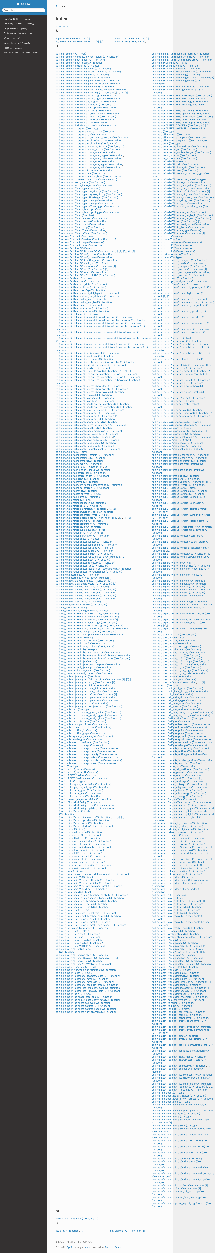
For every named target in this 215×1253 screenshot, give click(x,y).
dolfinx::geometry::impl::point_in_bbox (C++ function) (85, 646)
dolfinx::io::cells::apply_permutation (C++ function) (83, 784)
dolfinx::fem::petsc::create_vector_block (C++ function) (86, 595)
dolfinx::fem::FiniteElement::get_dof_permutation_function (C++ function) (96, 374)
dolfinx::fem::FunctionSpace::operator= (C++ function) (85, 562)
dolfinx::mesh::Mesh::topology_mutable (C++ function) (181, 964)
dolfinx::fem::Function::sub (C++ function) (78, 527)
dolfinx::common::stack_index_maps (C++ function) (84, 185)
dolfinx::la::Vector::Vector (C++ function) (174, 682)
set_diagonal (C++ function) (125, 1231)
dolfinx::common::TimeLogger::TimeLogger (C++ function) (87, 197)
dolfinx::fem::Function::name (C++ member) (79, 521)
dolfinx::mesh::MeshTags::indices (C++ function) (178, 979)
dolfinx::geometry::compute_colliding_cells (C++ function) (87, 616)
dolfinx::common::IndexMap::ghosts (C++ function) (83, 77)
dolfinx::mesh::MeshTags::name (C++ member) (176, 985)
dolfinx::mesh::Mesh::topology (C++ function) (176, 961)
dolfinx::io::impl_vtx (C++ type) (72, 910)
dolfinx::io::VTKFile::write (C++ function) (78, 943)
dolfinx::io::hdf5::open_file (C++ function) (78, 859)
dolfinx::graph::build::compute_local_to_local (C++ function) (88, 718)
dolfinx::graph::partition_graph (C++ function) (80, 733)
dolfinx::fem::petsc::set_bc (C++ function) (78, 601)
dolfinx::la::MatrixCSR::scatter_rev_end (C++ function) (181, 218)
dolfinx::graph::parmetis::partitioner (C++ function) (83, 727)
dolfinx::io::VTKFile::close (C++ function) (78, 934)
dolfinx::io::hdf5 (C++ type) (70, 829)
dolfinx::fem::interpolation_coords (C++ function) (82, 577)
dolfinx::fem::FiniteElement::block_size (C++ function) (85, 356)
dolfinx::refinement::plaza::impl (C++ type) (174, 1125)
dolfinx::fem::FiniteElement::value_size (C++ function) (85, 446)
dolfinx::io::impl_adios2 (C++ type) (74, 877)
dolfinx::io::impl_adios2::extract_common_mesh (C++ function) (90, 886)
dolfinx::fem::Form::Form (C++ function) (77, 467)
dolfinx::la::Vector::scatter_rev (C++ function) (176, 667)
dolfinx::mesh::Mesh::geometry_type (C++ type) (177, 949)
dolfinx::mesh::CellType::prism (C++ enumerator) (178, 733)
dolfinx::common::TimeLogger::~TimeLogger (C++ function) (87, 206)
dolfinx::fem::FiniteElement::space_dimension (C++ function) (89, 431)
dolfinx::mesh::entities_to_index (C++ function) (177, 826)
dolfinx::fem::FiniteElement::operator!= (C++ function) (85, 413)
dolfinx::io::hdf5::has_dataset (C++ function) (80, 850)
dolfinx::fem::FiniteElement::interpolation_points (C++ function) (90, 392)
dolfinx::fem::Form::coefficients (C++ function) (81, 458)
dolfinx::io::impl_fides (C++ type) (73, 892)
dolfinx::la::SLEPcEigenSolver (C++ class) (174, 488)
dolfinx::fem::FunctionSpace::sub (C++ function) (82, 565)
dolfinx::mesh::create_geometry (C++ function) (177, 772)
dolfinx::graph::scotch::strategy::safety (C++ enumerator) (87, 757)
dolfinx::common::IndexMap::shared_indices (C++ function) (88, 113)
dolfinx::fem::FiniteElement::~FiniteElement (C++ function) (88, 449)
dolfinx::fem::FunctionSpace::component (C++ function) (86, 545)
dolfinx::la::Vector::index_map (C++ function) (176, 649)
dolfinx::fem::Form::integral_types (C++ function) (82, 476)
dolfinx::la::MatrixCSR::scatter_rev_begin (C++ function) (182, 215)
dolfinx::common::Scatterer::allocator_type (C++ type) (85, 131)
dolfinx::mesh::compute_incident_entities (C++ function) (182, 760)
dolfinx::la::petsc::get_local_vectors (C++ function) (179, 281)
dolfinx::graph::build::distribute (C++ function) (81, 721)
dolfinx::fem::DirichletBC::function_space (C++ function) (86, 260)
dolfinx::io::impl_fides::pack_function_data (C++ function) (87, 901)
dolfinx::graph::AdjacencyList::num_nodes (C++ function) (87, 691)
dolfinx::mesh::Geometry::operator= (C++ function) (179, 859)
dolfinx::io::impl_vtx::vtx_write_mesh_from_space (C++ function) (91, 925)
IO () (12, 38)
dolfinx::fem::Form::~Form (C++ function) (78, 497)
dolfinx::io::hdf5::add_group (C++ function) (79, 832)
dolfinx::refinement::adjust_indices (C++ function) (179, 1095)
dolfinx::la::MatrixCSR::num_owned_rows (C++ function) (183, 197)
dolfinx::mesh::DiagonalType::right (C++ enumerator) (180, 811)
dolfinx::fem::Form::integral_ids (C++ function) (81, 473)
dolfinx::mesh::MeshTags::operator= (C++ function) (179, 988)
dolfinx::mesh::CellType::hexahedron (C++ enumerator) (181, 724)
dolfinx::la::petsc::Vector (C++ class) (171, 440)
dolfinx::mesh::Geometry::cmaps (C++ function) (178, 838)
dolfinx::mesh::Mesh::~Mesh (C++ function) (175, 967)
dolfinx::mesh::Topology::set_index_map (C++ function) (181, 1083)
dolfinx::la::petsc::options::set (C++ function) (176, 434)
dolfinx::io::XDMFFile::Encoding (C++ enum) (176, 74)
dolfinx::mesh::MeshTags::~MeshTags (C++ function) (180, 997)
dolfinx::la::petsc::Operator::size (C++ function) (177, 422)
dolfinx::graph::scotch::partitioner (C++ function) (82, 742)
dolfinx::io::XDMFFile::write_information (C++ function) (182, 116)
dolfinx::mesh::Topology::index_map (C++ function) (179, 1057)
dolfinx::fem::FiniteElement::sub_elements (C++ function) (87, 434)
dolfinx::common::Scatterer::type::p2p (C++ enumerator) (86, 179)
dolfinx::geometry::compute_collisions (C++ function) (85, 619)
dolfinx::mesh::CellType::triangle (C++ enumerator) (179, 745)
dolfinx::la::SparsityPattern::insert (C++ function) (178, 592)
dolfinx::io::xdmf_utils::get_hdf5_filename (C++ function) (86, 1012)
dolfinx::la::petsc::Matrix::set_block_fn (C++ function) (181, 380)
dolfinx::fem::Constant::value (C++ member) (79, 245)
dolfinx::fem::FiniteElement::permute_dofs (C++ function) (87, 422)
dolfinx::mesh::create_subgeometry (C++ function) (179, 787)
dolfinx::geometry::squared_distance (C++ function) (84, 673)
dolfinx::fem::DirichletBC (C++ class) (75, 248)
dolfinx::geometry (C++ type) (71, 607)
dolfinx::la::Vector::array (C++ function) (173, 640)
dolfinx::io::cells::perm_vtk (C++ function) (78, 793)
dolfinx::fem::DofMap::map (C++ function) (79, 305)
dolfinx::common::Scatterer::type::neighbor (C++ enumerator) (89, 176)
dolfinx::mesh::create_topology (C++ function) (177, 796)
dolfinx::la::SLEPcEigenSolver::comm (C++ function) (180, 491)
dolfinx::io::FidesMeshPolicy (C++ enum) (78, 802)
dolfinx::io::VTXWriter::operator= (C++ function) (82, 955)
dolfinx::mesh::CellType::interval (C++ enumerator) (179, 727)
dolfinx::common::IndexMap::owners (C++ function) (84, 110)
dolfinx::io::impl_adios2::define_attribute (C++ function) (86, 880)
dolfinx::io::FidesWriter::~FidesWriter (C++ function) (84, 826)
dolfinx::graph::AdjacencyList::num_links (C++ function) (86, 688)
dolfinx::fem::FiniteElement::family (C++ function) (83, 368)
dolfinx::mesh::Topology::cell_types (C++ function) (179, 1012)
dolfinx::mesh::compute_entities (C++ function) (177, 751)
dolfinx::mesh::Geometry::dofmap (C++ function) (178, 844)
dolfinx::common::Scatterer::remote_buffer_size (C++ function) (90, 146)
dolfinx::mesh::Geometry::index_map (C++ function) (180, 850)
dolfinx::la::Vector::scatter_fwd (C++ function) (177, 658)
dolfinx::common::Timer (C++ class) (75, 215)
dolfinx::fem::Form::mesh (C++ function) (77, 482)
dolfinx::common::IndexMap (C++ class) (77, 65)
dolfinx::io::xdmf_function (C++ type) (76, 967)
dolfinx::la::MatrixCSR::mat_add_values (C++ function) (181, 185)
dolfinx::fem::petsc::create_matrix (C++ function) (82, 586)
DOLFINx (24, 4)
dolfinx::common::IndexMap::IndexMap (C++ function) (85, 92)
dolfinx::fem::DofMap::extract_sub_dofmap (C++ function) (87, 296)
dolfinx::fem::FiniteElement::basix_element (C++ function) (87, 353)
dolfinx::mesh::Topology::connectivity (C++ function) (180, 1018)
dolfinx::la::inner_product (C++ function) (174, 155)
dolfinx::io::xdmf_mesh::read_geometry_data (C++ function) (88, 988)
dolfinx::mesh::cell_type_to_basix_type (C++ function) (181, 715)
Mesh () (14, 48)
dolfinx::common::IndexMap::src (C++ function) (81, 122)
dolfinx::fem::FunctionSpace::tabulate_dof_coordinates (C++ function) (94, 568)
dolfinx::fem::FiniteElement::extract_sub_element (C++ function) (91, 365)
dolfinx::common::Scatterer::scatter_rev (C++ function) (85, 161)
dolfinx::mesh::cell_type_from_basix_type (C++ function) (182, 712)
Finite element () (18, 33)
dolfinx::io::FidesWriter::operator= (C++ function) (82, 820)
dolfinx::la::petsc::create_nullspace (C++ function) (179, 266)
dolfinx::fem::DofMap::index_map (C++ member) (82, 299)
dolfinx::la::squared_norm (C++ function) (174, 634)
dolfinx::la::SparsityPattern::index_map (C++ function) (181, 589)
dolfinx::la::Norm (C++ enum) (167, 236)
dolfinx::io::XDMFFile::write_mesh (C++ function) (179, 119)
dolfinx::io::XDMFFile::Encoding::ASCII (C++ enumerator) (183, 77)
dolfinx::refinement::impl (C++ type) (171, 1101)
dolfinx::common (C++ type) (71, 53)
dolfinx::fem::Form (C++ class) (72, 452)
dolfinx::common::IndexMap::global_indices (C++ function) (87, 80)
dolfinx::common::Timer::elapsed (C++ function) (82, 218)
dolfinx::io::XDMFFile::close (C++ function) (175, 65)
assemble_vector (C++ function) (127, 41)
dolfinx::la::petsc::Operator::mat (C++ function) (177, 410)
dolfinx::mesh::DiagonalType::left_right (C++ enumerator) (183, 808)
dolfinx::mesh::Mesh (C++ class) (169, 940)
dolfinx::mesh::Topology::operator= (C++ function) (179, 1066)
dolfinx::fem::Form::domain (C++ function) (79, 464)
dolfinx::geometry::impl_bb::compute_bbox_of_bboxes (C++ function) (93, 655)
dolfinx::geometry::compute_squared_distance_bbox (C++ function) (92, 628)
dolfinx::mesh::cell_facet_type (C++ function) (176, 703)
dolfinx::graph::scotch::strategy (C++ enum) (79, 745)
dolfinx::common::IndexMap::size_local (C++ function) (85, 119)
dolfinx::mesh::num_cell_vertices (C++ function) (178, 1000)
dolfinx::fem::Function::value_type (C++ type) (80, 530)
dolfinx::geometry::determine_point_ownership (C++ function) (89, 634)
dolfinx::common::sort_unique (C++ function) (80, 182)
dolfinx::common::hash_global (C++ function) (80, 59)
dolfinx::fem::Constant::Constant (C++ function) (82, 239)
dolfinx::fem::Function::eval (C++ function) (79, 506)
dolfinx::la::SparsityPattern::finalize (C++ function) (179, 583)
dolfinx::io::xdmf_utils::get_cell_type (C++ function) (83, 1003)
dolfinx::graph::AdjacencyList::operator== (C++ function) (87, 700)
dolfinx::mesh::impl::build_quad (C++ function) (177, 907)
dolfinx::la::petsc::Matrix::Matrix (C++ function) (178, 365)
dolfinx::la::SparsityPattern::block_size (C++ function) (181, 565)
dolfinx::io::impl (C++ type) (70, 871)
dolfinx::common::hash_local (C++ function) (79, 62)
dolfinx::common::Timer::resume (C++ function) (81, 221)
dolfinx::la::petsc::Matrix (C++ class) (171, 338)
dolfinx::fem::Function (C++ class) (74, 500)
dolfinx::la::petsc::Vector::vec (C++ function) (176, 479)
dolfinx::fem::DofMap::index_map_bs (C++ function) (84, 302)
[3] (101, 41)
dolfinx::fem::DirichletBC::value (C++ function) (81, 272)
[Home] (56, 6)
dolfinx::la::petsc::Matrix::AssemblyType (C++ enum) (180, 344)
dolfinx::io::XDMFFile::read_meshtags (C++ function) (180, 101)
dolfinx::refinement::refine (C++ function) (174, 1188)
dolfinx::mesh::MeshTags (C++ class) (171, 970)
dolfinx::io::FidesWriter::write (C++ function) (80, 823)
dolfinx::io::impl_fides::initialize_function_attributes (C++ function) (92, 895)
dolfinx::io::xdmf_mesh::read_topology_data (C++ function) (88, 991)
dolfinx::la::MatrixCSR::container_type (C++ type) (179, 179)
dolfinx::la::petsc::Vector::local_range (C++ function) (180, 455)
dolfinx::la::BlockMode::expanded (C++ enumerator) (180, 140)
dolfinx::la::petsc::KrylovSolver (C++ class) (175, 284)
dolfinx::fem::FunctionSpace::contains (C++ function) (84, 548)
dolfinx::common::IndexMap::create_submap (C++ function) (88, 71)
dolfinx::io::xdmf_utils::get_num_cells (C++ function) (180, 56)
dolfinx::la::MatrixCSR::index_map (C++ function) (178, 182)
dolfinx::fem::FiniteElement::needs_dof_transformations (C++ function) (94, 407)
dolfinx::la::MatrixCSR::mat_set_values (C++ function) (181, 188)
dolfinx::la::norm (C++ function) (169, 239)
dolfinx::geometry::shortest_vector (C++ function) (83, 670)
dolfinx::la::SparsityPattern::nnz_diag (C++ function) (180, 601)
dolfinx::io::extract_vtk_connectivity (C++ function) (83, 799)
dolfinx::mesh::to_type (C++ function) (172, 1006)
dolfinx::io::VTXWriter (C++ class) (74, 949)
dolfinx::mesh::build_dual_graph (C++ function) (177, 688)
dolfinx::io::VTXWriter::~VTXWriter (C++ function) (83, 964)
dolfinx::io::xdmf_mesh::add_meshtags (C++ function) (85, 982)
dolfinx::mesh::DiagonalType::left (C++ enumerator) (179, 805)
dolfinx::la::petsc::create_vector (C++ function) (177, 269)
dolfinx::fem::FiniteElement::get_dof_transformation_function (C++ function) (98, 377)
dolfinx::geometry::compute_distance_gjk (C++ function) (86, 622)
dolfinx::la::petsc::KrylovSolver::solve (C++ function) (180, 329)
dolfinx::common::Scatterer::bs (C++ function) (81, 134)
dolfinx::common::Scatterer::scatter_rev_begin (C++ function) (89, 164)
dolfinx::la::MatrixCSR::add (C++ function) (175, 164)
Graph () (15, 28)
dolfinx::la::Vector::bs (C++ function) (171, 643)
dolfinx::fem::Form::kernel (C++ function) (78, 479)
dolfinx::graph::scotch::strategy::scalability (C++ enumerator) (89, 760)
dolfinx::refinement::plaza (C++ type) (171, 1116)
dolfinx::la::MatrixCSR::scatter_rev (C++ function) (179, 212)
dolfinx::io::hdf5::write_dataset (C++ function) (81, 868)
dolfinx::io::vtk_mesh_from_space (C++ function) (82, 928)
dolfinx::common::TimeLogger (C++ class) (78, 188)
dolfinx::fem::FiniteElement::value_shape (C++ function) (86, 443)
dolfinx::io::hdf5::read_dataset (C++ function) (80, 862)
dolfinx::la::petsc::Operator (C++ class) (173, 401)
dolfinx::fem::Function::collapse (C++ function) (81, 503)
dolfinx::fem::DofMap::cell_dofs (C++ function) (81, 284)
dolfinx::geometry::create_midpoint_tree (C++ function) (86, 631)
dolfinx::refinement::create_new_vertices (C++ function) (182, 1098)
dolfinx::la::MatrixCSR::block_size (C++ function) (178, 167)
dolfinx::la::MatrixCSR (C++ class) (170, 161)
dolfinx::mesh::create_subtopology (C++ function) (179, 793)
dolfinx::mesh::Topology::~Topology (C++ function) (179, 1089)
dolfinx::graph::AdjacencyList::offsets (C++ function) (84, 694)
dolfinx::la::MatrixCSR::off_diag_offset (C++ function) (181, 200)
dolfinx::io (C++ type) (67, 766)
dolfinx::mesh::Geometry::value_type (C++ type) (178, 862)
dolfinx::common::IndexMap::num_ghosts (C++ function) (86, 101)
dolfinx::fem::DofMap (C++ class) (74, 278)
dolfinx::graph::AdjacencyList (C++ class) (78, 676)
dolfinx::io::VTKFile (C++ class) (72, 931)
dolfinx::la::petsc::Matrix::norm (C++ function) (177, 368)
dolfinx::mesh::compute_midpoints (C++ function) (179, 763)
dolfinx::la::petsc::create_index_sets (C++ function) (179, 260)
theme (86, 1247)
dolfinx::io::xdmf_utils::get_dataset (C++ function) (83, 1006)
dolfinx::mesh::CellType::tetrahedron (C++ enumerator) (182, 742)
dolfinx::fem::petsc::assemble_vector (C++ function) (84, 583)
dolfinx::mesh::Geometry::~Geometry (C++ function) (180, 868)
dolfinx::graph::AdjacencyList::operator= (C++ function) (86, 697)
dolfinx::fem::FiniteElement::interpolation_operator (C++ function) (92, 389)
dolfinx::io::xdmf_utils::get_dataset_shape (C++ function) (86, 1009)
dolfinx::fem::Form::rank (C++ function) (77, 491)
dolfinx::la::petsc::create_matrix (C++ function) (177, 263)
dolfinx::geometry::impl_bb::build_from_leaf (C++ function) (88, 652)
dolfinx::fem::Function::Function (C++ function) (81, 509)
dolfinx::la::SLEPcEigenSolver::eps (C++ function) (178, 494)
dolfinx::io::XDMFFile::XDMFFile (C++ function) (178, 125)
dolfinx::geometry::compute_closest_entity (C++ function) (87, 613)
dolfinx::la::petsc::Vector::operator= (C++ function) (179, 461)
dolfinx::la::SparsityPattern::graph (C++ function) (178, 586)
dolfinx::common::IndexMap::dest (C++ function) (82, 74)
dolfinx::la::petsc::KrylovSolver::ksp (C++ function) (179, 299)
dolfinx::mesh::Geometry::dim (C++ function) (176, 841)
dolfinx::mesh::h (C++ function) (169, 895)
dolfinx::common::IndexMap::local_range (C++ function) (86, 95)
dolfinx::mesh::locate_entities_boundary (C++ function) (182, 937)
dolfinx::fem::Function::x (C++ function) (77, 533)
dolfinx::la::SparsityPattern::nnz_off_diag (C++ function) (182, 604)
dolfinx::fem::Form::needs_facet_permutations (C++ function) (89, 485)
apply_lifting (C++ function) (70, 38)
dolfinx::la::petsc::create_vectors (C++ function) (178, 275)
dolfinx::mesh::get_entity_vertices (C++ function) (178, 871)
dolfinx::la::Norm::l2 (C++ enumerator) (172, 248)
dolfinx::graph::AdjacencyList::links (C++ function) (83, 685)
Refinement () (21, 53)
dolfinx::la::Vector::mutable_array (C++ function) (178, 652)
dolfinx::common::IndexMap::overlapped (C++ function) (86, 107)
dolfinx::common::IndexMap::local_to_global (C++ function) (88, 98)
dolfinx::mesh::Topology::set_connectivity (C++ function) (182, 1075)
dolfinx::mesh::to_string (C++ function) (173, 1003)
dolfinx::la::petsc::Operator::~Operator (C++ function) (181, 425)
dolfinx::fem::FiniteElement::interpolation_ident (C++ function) (90, 386)
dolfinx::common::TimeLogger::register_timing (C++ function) (89, 194)
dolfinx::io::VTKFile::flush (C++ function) (78, 937)
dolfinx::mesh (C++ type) (165, 685)
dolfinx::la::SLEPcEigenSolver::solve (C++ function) (179, 554)
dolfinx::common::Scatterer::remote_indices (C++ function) (88, 149)
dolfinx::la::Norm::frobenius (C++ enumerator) (177, 242)
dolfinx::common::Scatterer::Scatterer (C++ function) (84, 170)
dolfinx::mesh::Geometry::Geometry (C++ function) (179, 847)
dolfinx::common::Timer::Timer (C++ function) (80, 230)
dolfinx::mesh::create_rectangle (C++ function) (177, 784)
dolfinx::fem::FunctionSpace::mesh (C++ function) (83, 559)
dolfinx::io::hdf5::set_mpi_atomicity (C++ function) (83, 865)
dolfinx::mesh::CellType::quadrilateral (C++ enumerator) (182, 739)
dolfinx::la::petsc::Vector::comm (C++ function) (177, 443)
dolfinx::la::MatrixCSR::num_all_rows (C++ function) (180, 194)
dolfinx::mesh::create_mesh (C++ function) (175, 778)
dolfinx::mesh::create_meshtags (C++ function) (177, 781)
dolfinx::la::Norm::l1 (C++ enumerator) (172, 245)
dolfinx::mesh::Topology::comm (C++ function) (177, 1015)
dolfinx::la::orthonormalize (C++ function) (174, 254)
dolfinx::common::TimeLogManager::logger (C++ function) (87, 212)
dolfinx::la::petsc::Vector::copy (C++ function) (176, 446)
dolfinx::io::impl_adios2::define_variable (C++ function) (85, 883)
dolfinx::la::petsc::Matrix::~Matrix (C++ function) (178, 398)
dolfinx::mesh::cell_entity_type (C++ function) (176, 700)
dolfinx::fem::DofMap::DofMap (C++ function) (81, 290)
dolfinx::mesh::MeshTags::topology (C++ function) (179, 991)
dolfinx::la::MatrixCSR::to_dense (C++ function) (178, 227)
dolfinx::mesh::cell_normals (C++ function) (175, 706)
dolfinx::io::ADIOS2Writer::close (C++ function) (82, 778)
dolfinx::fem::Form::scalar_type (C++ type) (78, 494)
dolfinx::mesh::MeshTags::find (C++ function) (176, 976)
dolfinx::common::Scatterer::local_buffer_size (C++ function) (88, 140)
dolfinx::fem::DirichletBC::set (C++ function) (80, 269)
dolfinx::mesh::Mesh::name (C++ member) (174, 955)
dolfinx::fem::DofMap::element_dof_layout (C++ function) (87, 293)
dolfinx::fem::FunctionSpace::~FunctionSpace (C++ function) (89, 571)
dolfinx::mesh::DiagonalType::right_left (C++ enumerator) (183, 814)
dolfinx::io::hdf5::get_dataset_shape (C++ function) (83, 841)
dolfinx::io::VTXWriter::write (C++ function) (79, 961)
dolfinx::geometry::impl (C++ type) (74, 637)
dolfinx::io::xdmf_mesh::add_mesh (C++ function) (82, 979)
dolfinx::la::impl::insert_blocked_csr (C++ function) (179, 146)
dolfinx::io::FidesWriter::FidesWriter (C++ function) (83, 817)
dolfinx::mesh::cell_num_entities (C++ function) (177, 709)
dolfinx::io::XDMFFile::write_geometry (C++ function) (181, 113)
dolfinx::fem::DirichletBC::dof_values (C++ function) (84, 257)
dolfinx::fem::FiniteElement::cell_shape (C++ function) (85, 359)
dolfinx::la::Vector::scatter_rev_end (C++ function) (179, 673)
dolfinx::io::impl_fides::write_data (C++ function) (82, 904)
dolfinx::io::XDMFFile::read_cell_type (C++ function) (180, 86)
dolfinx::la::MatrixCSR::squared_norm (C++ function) (180, 224)
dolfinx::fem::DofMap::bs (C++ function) (77, 281)
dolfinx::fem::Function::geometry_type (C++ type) (82, 515)
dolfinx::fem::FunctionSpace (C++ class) (77, 539)
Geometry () (19, 24)
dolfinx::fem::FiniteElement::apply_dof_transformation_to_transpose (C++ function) (101, 320)
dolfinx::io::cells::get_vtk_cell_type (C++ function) (82, 787)
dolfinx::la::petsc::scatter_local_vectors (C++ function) (181, 437)
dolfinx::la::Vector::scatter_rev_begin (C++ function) (180, 670)
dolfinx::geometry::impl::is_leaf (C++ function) (80, 643)
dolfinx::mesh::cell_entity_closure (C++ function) (178, 697)
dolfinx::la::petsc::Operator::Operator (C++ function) (180, 413)
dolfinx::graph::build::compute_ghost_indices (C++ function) (88, 712)
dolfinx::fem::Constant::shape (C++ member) (80, 242)
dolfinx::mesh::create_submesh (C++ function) (177, 790)
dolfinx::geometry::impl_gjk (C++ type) (76, 661)
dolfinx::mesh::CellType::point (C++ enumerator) (178, 730)
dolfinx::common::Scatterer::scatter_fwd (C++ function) (86, 152)
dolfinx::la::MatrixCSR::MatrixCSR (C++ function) (179, 191)
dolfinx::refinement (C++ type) (168, 1092)
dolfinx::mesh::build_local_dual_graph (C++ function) (180, 691)
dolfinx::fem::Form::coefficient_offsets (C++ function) (85, 455)
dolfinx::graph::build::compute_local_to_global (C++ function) (89, 715)
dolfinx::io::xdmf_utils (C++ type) (73, 994)
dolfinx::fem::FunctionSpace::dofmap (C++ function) (84, 551)
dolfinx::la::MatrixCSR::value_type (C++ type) (176, 230)
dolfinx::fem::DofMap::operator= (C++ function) (82, 308)
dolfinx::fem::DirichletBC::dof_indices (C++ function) (84, 254)
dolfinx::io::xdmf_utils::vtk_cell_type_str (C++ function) (182, 59)
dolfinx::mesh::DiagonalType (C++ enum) (174, 799)
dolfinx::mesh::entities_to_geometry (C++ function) (179, 823)
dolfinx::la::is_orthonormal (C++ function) (174, 158)
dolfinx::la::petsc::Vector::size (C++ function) (176, 476)
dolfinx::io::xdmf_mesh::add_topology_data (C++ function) (87, 985)
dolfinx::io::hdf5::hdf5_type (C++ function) (79, 853)
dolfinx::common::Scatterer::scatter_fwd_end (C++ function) (88, 158)
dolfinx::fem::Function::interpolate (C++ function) (83, 518)
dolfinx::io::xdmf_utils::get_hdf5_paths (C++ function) (181, 53)
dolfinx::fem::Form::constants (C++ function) (80, 461)
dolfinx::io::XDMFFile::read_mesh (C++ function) (178, 98)
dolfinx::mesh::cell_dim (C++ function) (172, 694)
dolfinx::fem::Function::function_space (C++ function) (85, 512)
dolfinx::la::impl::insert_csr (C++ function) (174, 149)
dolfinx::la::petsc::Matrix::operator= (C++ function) (179, 371)
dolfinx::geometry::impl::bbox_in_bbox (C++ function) (85, 640)
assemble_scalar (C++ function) (127, 38)
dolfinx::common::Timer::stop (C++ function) (80, 227)
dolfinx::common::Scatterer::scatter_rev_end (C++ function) (88, 167)
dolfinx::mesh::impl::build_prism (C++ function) (177, 904)
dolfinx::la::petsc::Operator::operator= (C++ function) (181, 416)
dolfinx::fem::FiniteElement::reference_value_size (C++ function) (91, 425)
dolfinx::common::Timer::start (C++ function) (80, 224)
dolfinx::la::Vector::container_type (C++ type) (176, 646)
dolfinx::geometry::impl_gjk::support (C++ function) (83, 667)
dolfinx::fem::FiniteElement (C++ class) (77, 314)
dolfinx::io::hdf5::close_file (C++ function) (78, 835)
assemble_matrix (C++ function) (73, 41)
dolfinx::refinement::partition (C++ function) (176, 1113)
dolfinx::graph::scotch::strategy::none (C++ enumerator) (86, 751)
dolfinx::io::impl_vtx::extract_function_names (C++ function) (88, 916)
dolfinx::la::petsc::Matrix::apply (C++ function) (177, 341)
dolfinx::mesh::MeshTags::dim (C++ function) (176, 973)
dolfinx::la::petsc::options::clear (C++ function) (177, 431)
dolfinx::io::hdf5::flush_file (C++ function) (78, 838)
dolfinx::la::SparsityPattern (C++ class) (172, 562)
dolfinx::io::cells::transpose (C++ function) (78, 796)
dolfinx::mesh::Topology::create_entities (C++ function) (181, 1027)
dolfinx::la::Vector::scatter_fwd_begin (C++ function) (180, 661)
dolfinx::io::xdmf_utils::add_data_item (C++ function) (84, 997)
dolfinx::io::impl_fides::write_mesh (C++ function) (82, 907)
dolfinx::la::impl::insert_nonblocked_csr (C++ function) (181, 152)
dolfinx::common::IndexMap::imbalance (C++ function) (85, 86)
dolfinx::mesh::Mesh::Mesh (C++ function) (175, 952)
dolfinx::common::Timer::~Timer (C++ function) (81, 233)
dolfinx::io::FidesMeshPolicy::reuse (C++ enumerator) (85, 805)
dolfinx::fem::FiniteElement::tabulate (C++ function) (84, 437)
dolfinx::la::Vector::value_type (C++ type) (174, 679)
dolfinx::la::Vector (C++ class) (168, 637)
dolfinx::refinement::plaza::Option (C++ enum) (177, 1158)
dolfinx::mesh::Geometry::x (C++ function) (175, 865)
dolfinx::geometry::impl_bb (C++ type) (76, 649)
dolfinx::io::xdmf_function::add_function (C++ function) (86, 970)
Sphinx (70, 1247)
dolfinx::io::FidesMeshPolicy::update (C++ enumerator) (85, 808)
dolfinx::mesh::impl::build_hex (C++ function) (176, 901)
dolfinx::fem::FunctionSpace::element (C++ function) (84, 554)
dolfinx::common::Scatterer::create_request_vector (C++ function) (92, 137)
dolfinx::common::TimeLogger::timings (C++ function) (84, 203)
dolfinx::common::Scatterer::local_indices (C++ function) (86, 143)
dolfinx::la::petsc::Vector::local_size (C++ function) (179, 458)
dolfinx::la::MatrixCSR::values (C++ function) (176, 233)
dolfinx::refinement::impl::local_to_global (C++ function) (182, 1110)
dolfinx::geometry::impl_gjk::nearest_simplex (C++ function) (88, 664)
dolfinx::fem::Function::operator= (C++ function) (82, 524)
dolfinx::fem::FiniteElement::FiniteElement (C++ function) (87, 371)
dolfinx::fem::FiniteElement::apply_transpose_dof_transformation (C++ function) (100, 344)
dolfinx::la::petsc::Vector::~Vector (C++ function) (178, 485)
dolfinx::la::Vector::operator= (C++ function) (176, 655)
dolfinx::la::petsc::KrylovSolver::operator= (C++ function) (183, 302)
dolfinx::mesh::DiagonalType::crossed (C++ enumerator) (182, 802)
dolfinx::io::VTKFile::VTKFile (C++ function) (79, 940)
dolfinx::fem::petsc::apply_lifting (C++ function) (81, 580)
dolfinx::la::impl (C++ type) (166, 143)
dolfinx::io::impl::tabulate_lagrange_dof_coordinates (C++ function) (92, 874)
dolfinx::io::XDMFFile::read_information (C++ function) (182, 95)
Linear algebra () (17, 43)
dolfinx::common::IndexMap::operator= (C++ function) (85, 104)
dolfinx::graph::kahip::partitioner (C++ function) (82, 724)
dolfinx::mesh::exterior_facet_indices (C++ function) (180, 829)
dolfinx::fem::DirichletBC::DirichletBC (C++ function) (84, 251)
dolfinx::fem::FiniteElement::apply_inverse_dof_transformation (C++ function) (98, 323)
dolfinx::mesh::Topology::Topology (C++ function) (178, 1086)
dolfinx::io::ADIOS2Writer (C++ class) (76, 775)
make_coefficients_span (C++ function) (77, 1218)
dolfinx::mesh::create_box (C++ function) (174, 766)
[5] (133, 251)
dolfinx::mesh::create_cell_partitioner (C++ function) (180, 769)
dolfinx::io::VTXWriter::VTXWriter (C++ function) (82, 958)
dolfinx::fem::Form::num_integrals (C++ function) (82, 488)
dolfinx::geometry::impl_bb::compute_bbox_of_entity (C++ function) (93, 658)
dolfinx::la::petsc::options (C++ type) (171, 428)
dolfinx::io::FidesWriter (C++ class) (74, 811)
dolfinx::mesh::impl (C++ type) (168, 898)
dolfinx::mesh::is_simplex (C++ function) (173, 931)
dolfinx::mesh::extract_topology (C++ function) (177, 832)
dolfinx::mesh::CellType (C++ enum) (171, 721)
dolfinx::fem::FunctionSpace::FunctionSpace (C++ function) (88, 557)
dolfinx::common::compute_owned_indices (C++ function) (87, 56)
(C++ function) (67, 814)
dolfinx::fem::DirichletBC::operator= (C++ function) (84, 266)
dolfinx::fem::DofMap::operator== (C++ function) (82, 311)
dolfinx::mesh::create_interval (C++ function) (176, 775)
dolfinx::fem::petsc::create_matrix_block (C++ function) (86, 589)
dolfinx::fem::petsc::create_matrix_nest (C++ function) (85, 592)
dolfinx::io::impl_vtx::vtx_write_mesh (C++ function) (84, 922)
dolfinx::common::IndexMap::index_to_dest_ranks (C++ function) (91, 89)
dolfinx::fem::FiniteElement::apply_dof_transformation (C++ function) (94, 317)
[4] (128, 251)
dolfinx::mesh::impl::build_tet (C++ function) (176, 910)
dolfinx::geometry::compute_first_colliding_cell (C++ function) (89, 625)
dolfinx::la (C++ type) (163, 131)
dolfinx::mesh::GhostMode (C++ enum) (173, 877)
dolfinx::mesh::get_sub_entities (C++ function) (177, 874)
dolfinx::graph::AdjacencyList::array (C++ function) (83, 682)
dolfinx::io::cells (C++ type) (70, 781)
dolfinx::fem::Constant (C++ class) (74, 236)
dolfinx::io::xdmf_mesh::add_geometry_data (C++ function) (88, 976)
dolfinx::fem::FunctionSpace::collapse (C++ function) (84, 542)
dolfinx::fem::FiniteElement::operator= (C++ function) (85, 416)
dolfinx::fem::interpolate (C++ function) (77, 574)
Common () (17, 19)
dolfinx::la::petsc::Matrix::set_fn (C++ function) (177, 383)
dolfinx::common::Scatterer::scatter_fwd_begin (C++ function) (89, 155)
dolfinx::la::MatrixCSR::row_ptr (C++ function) (177, 203)
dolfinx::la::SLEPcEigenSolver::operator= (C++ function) (182, 527)
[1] (88, 38)
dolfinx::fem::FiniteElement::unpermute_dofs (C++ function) (88, 440)
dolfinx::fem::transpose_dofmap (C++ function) (81, 604)
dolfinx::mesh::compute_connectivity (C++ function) (180, 748)
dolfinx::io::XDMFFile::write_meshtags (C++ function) (181, 122)
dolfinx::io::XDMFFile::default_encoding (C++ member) (181, 71)
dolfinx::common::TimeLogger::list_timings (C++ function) (87, 191)
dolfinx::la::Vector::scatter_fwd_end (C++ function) (179, 664)
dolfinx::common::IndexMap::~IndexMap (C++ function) (86, 125)
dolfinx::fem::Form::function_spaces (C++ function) (83, 470)
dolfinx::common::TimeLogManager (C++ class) (81, 209)
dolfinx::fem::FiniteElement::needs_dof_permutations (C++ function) (93, 404)
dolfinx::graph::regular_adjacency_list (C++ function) (84, 736)
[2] (97, 41)
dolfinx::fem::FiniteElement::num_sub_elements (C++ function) (90, 410)
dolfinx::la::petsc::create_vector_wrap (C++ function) (180, 272)
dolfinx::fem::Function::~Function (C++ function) (82, 536)
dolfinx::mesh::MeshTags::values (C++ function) (177, 994)
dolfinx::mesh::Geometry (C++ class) (171, 835)
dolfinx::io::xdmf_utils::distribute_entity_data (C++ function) (88, 1000)
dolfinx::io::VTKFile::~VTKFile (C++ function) (80, 946)
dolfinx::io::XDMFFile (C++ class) (169, 62)
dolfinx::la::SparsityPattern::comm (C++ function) (178, 580)
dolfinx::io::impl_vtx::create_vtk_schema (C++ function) (86, 913)
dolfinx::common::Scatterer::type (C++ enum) (80, 173)
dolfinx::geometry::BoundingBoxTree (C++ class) (82, 610)
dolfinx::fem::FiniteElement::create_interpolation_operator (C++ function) (96, 362)
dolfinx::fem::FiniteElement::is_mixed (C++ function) (84, 395)
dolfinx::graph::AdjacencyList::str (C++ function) (82, 703)
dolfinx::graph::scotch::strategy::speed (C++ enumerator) (86, 763)
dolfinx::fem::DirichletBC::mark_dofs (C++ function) (84, 263)
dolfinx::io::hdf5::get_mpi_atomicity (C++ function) (83, 847)
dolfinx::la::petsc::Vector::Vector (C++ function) (178, 482)
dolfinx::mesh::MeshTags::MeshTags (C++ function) (179, 982)
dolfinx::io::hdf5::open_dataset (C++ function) (80, 856)
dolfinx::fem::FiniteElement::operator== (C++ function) (85, 419)
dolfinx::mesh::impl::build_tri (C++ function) (175, 913)
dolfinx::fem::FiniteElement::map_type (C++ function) (85, 401)
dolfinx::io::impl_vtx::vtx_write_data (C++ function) (83, 919)
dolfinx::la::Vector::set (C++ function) (172, 676)
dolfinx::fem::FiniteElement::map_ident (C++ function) (85, 398)
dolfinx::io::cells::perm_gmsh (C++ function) (79, 790)
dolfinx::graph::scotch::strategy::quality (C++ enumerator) (87, 754)
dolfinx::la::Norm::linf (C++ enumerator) (173, 251)
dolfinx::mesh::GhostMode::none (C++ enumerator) (180, 880)
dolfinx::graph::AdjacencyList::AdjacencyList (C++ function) (88, 679)
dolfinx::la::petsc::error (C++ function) (172, 278)
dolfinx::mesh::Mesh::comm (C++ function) (175, 943)
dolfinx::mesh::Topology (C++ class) (171, 1009)
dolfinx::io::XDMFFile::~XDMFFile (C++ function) (178, 128)
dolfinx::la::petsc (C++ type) (167, 257)
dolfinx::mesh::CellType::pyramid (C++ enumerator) (179, 736)
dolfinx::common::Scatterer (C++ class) (77, 128)
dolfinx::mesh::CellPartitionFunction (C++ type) (177, 718)
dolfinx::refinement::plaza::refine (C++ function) (178, 1185)
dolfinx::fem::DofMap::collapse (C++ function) (81, 287)
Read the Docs (113, 1247)
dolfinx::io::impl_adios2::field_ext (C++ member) (81, 889)
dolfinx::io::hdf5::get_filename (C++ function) (80, 844)
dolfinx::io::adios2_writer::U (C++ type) (77, 772)
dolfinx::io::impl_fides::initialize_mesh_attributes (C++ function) (90, 898)
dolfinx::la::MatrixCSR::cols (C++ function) (175, 170)
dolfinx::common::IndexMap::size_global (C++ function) (86, 116)
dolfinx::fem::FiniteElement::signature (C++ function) (84, 428)
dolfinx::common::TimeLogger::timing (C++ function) (84, 200)
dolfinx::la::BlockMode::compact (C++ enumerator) (179, 137)
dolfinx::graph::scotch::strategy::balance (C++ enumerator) (87, 748)
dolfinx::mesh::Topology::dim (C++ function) (175, 1036)
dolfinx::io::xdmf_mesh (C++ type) (74, 973)
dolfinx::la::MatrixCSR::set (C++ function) (174, 221)
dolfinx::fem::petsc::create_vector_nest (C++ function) (85, 598)
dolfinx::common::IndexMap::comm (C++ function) (83, 68)
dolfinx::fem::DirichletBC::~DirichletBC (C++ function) (85, 275)
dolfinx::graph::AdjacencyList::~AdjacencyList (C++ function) (89, 706)
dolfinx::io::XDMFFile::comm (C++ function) (176, 68)
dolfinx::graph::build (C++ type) (72, 709)
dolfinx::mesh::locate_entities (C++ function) (176, 934)
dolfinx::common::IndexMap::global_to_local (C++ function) (88, 83)
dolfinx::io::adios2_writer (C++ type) (75, 769)
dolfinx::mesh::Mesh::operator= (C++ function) (177, 958)
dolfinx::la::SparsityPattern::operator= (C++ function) (181, 619)
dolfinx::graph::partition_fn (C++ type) (76, 730)
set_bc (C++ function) (67, 1231)
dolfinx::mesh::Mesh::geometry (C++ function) (177, 946)
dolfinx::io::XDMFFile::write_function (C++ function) (180, 110)
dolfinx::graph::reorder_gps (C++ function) (79, 739)
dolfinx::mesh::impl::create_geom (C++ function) (178, 928)
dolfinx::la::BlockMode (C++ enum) (171, 134)
